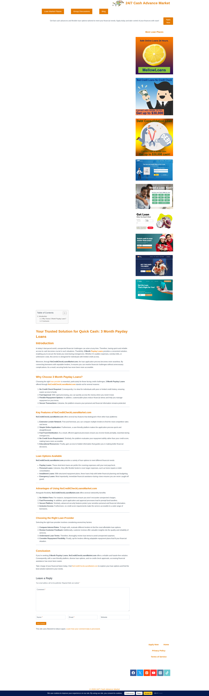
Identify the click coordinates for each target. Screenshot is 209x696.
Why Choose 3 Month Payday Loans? (54, 319)
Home (166, 644)
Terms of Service (159, 657)
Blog (104, 11)
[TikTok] (167, 673)
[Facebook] (133, 673)
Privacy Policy (158, 651)
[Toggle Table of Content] (63, 313)
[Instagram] (160, 673)
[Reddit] (147, 673)
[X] (140, 673)
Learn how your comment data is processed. (83, 629)
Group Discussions (81, 11)
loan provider (56, 381)
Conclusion (45, 321)
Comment (41, 589)
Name (40, 617)
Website (104, 617)
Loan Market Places (53, 11)
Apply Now (168, 21)
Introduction (43, 316)
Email (71, 617)
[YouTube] (153, 673)
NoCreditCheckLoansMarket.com (85, 566)
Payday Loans (97, 351)
